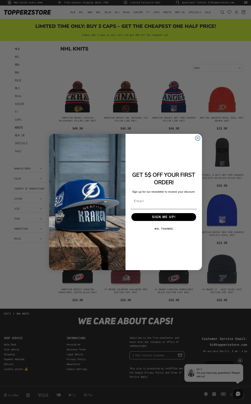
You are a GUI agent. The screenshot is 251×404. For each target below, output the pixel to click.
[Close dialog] (197, 138)
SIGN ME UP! (164, 217)
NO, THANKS (164, 228)
